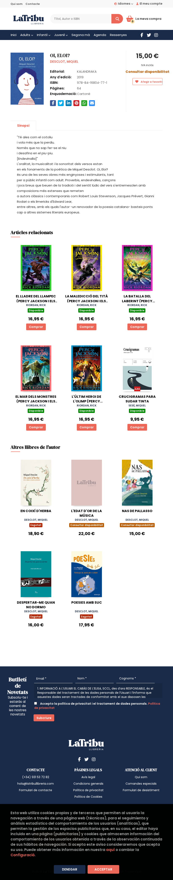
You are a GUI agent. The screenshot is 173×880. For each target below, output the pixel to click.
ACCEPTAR (103, 869)
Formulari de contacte (35, 790)
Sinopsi (23, 125)
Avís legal (88, 777)
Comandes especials (141, 783)
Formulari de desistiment (141, 790)
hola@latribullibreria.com (35, 783)
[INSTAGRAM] (156, 35)
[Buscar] (117, 19)
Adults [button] (25, 35)
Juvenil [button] (60, 35)
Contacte (33, 4)
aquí (110, 849)
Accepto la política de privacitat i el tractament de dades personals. (97, 706)
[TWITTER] (149, 35)
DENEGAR (69, 869)
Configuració (23, 854)
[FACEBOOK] (142, 35)
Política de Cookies (88, 797)
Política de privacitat (88, 790)
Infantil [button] (42, 35)
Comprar (36, 327)
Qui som (17, 4)
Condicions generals (88, 783)
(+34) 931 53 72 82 (35, 777)
